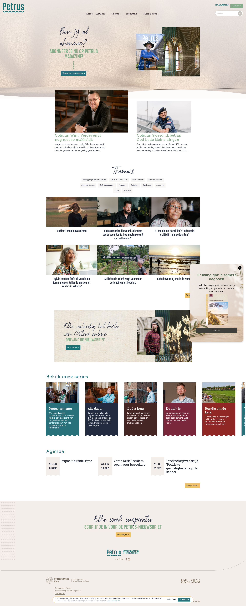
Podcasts (127, 190)
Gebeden (134, 185)
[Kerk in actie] (185, 581)
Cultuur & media (155, 180)
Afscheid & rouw (88, 185)
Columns (160, 185)
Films (116, 190)
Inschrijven (236, 6)
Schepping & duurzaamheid (94, 180)
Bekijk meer (192, 486)
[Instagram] (129, 559)
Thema (115, 14)
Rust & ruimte (138, 180)
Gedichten (147, 185)
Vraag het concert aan (74, 73)
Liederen (122, 185)
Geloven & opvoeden (119, 180)
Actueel (100, 14)
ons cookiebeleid (113, 601)
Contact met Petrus (63, 588)
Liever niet (171, 599)
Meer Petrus (150, 14)
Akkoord (185, 599)
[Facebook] (126, 559)
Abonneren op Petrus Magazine (68, 591)
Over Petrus (60, 593)
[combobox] (229, 13)
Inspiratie (131, 14)
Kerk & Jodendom (107, 185)
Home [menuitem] (89, 14)
